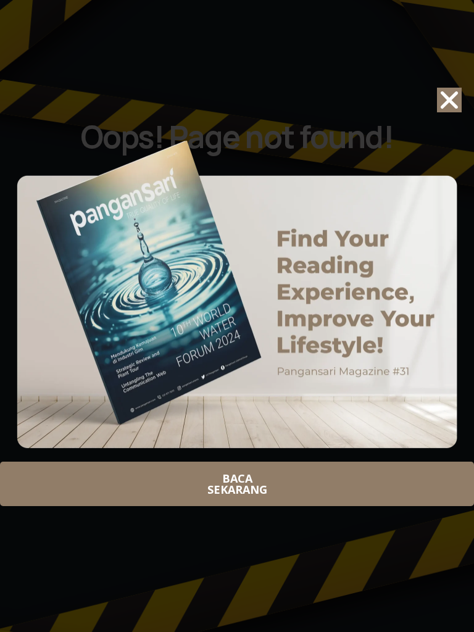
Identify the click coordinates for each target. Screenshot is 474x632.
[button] (449, 100)
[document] (237, 316)
